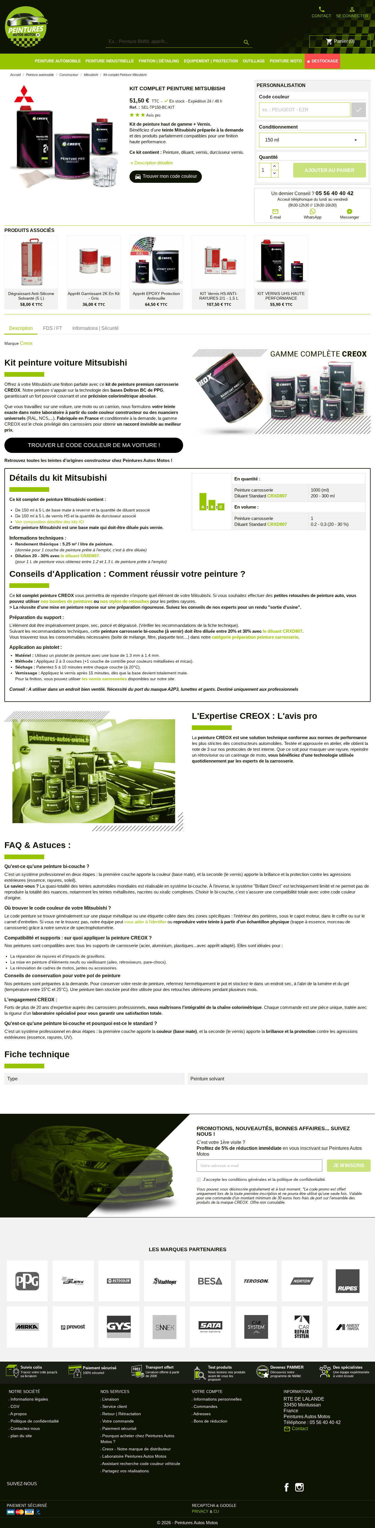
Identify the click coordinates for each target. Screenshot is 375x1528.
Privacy (200, 1511)
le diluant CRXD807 (80, 555)
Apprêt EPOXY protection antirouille (156, 295)
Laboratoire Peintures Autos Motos (133, 1456)
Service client (114, 1406)
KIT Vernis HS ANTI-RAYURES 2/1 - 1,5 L (218, 295)
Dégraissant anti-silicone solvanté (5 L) (31, 295)
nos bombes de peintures (67, 601)
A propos (18, 1413)
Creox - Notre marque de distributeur (136, 1449)
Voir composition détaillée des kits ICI (49, 521)
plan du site (20, 1435)
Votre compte (207, 1391)
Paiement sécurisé (119, 1428)
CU (216, 1511)
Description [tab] (21, 328)
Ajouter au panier (329, 170)
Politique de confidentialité (34, 1421)
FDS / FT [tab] (52, 328)
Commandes (204, 1406)
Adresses (201, 1413)
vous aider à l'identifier (145, 921)
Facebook (286, 1487)
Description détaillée (151, 162)
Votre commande (117, 1421)
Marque (11, 343)
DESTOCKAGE (322, 61)
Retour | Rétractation (121, 1413)
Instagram (299, 1487)
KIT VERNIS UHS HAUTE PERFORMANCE (281, 295)
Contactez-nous (24, 1428)
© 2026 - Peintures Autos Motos (187, 1522)
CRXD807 (277, 495)
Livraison (110, 1399)
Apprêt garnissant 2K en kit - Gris (94, 295)
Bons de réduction (209, 1421)
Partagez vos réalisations (125, 1471)
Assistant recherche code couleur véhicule (140, 1463)
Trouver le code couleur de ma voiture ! (94, 445)
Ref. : (134, 107)
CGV (14, 1406)
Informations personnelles (217, 1399)
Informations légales (28, 1399)
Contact (321, 12)
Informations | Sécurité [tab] (95, 328)
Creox (26, 343)
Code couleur (274, 96)
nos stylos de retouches (124, 601)
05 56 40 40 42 (335, 193)
